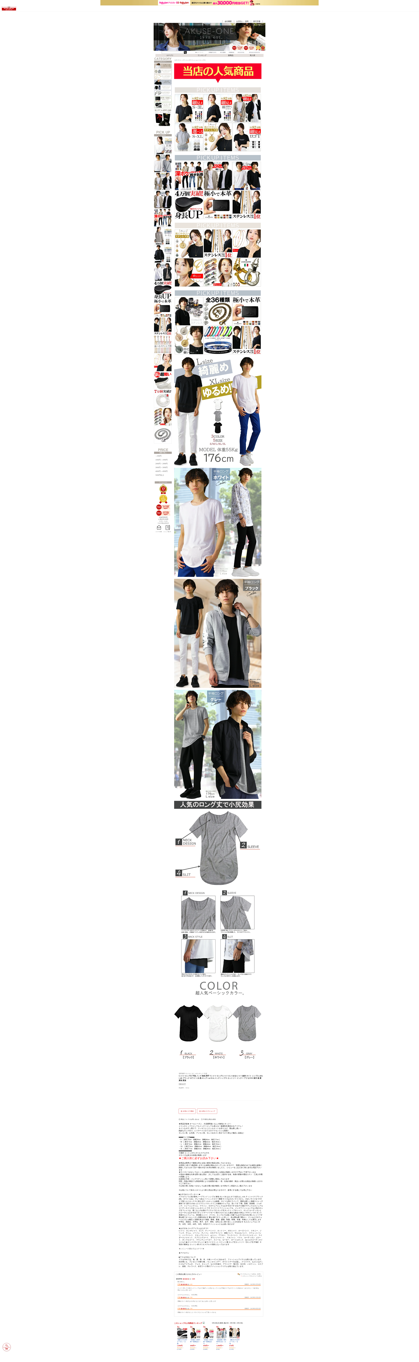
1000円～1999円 (161, 460)
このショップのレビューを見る (252, 1276)
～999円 (158, 456)
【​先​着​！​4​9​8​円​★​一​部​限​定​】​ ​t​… (195, 1341)
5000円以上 (159, 475)
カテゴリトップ (179, 60)
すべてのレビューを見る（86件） (251, 1274)
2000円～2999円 (161, 464)
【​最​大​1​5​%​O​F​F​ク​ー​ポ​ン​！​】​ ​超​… (182, 1341)
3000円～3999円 (161, 467)
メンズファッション (192, 60)
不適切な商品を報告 (209, 1119)
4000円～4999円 (161, 471)
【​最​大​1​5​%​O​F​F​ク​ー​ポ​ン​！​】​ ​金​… (234, 1341)
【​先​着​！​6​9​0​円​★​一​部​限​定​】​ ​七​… (208, 1341)
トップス (203, 60)
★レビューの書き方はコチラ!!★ (191, 1249)
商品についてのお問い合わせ (190, 1119)
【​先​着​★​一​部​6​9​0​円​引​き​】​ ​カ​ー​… (221, 1341)
